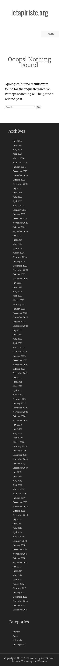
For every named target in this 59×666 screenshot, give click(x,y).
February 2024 (20, 257)
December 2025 (20, 171)
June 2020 (17, 429)
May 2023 (17, 291)
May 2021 (17, 386)
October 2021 (19, 369)
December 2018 (20, 502)
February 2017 (19, 588)
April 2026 (17, 154)
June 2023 (17, 287)
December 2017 (20, 549)
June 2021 (17, 382)
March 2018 (18, 536)
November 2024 (20, 223)
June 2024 (17, 240)
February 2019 (20, 493)
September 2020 (20, 420)
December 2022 (20, 313)
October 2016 (19, 605)
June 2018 (17, 523)
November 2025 (20, 175)
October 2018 (19, 511)
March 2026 (18, 158)
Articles (16, 631)
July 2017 (17, 566)
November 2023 (20, 270)
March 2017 (18, 584)
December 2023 (20, 266)
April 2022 (17, 343)
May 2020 (17, 433)
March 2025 (18, 205)
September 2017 (20, 562)
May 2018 (17, 528)
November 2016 (20, 601)
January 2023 (19, 309)
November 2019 (20, 459)
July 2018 (17, 519)
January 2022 (19, 356)
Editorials (17, 640)
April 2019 (17, 485)
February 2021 (20, 399)
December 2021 (20, 360)
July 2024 (17, 235)
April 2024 (17, 248)
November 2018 (20, 506)
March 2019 (18, 489)
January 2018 (19, 545)
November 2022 (20, 317)
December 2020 (20, 407)
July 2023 (17, 283)
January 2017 (19, 592)
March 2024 (18, 253)
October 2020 (19, 416)
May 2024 (17, 244)
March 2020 (19, 442)
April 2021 (17, 390)
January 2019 (19, 498)
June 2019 (17, 476)
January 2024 (19, 261)
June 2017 (17, 571)
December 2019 (20, 455)
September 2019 (20, 468)
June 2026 (17, 145)
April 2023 (17, 296)
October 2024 (19, 227)
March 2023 (18, 300)
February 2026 (20, 162)
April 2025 (17, 201)
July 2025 (17, 188)
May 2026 (17, 149)
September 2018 (20, 515)
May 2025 (17, 197)
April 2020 (18, 437)
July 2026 (17, 141)
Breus (15, 636)
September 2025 (20, 184)
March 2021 (18, 394)
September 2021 (20, 373)
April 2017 (17, 579)
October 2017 (19, 558)
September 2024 (20, 231)
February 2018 (20, 541)
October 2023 (19, 274)
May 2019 (17, 480)
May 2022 (17, 339)
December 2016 (20, 597)
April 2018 (17, 532)
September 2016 (20, 609)
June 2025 (17, 192)
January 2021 (19, 403)
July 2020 (17, 425)
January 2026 (19, 167)
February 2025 (20, 210)
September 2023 (20, 278)
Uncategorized (19, 644)
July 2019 (17, 472)
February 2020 (20, 446)
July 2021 (17, 377)
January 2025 (19, 214)
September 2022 (20, 326)
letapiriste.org (29, 12)
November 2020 (20, 412)
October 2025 (19, 180)
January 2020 (19, 450)
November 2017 (20, 554)
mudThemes (40, 661)
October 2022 (19, 321)
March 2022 (18, 347)
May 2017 (17, 575)
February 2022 (20, 351)
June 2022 (17, 334)
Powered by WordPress (40, 658)
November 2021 (20, 364)
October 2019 (19, 463)
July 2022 (17, 330)
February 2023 (20, 304)
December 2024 (20, 218)
